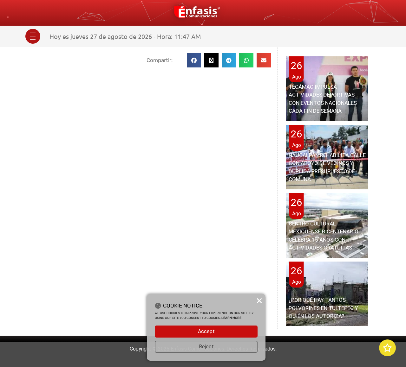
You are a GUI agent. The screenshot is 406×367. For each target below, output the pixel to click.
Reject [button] (206, 347)
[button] (194, 60)
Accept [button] (206, 331)
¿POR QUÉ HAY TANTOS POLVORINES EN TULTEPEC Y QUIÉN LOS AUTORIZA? (323, 308)
